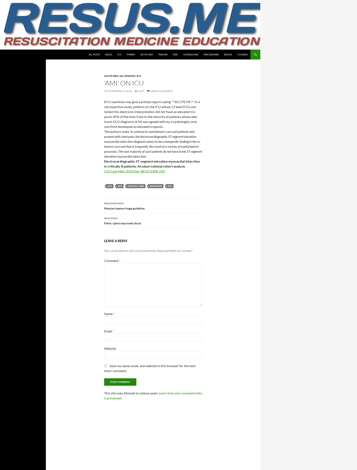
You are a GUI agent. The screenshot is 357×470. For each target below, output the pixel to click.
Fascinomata (211, 54)
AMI (120, 186)
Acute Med (146, 54)
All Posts (94, 54)
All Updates (127, 75)
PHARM (131, 54)
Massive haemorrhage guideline (124, 206)
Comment (112, 261)
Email (109, 331)
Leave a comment (161, 91)
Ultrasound (190, 54)
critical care (136, 186)
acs (110, 186)
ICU (119, 54)
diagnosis (156, 186)
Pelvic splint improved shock (122, 221)
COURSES (242, 54)
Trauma (163, 54)
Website (110, 348)
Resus (108, 54)
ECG (170, 186)
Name (109, 314)
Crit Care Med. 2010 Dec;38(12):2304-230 (134, 171)
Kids (175, 54)
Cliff (141, 91)
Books (228, 54)
